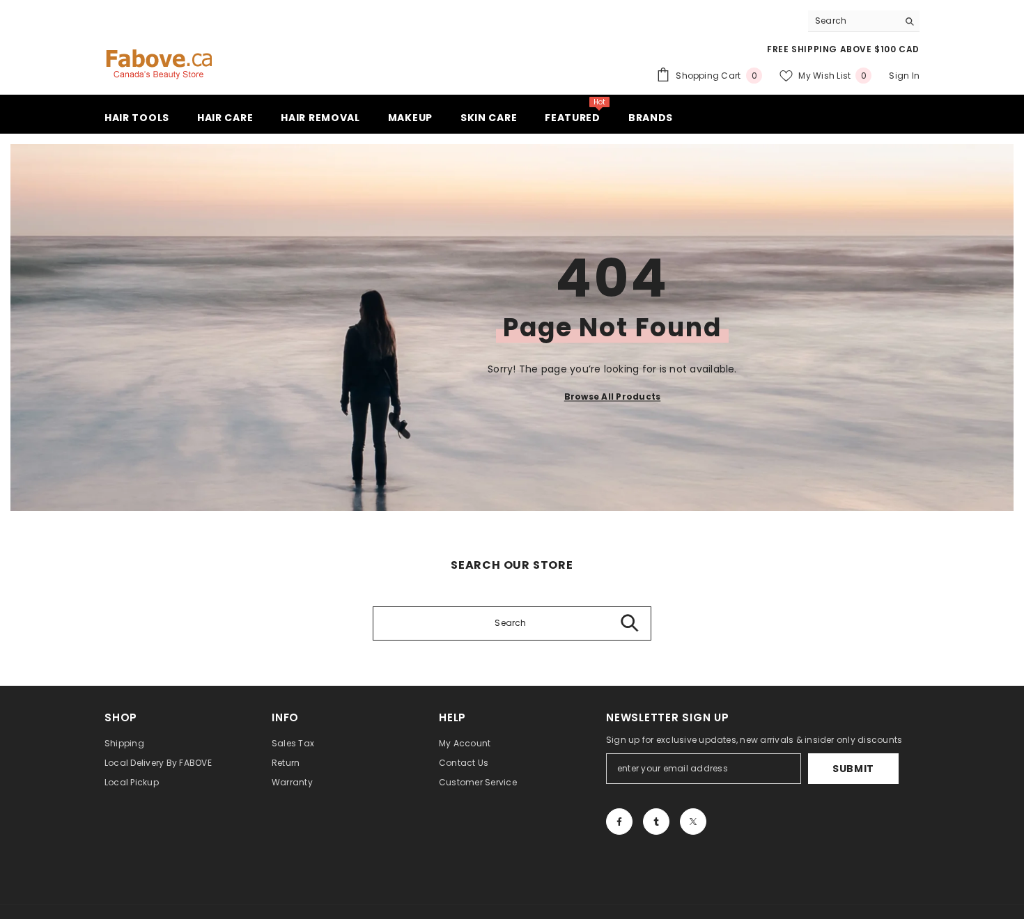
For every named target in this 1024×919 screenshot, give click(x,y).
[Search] (864, 21)
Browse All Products (612, 396)
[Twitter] (693, 821)
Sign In (904, 75)
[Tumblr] (656, 821)
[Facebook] (619, 821)
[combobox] (853, 20)
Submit (853, 769)
